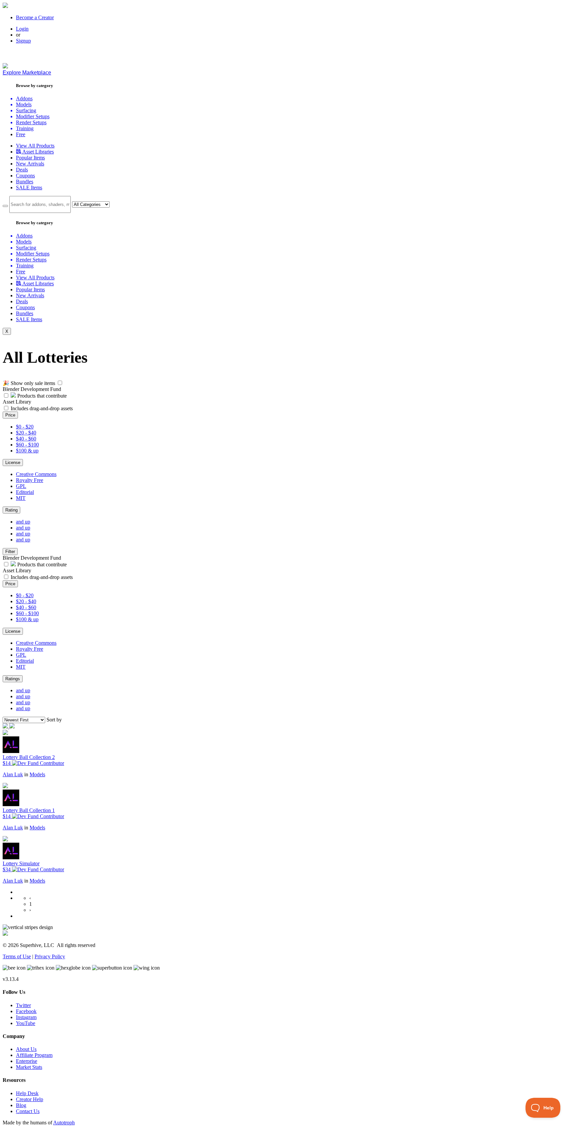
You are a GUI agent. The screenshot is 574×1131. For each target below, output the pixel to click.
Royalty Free (29, 480)
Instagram (26, 1017)
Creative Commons (36, 474)
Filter (10, 551)
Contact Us (28, 1111)
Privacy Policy (50, 956)
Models (37, 774)
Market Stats (29, 1067)
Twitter (23, 1005)
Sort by (54, 719)
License (12, 462)
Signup (23, 41)
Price (10, 415)
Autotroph (64, 1122)
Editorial (25, 492)
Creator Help (29, 1099)
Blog (21, 1105)
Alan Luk (13, 774)
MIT (21, 498)
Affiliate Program (34, 1055)
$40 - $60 (26, 438)
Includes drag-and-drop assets (42, 408)
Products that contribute (41, 396)
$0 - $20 (25, 426)
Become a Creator (35, 17)
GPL (21, 486)
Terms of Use (17, 956)
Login (22, 29)
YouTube (25, 1023)
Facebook (26, 1011)
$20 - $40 (26, 432)
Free (20, 134)
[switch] (60, 383)
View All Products (35, 145)
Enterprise (26, 1061)
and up (23, 521)
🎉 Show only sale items (29, 383)
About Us (26, 1049)
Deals (22, 169)
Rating (11, 510)
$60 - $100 (27, 444)
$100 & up (27, 450)
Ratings (12, 678)
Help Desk (27, 1093)
